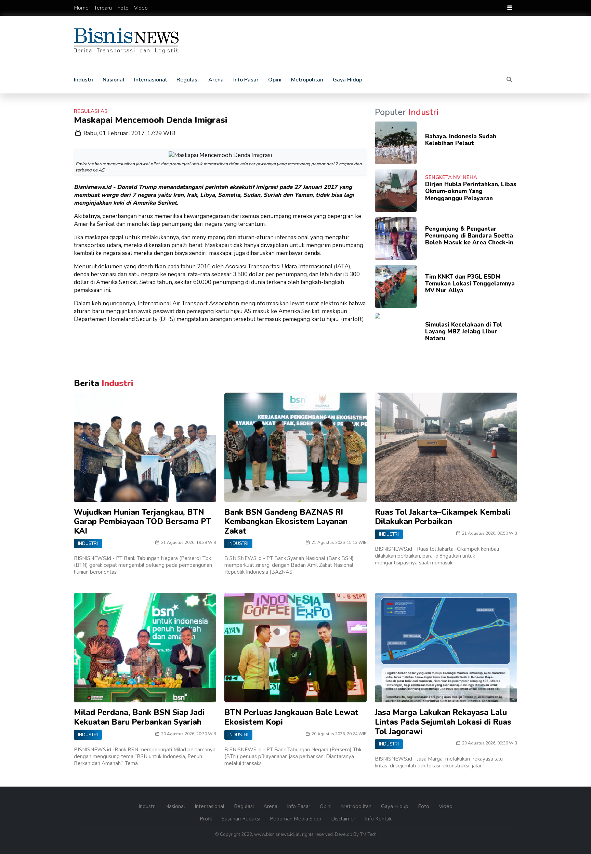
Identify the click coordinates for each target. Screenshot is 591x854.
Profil (206, 818)
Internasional (150, 80)
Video (141, 7)
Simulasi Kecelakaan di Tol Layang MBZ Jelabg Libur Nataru (463, 332)
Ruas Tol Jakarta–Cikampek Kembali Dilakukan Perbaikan (443, 517)
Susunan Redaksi (242, 818)
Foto (123, 7)
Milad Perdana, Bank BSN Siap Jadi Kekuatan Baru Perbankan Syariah (139, 717)
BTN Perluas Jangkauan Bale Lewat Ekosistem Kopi (291, 717)
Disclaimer (344, 818)
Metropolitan (307, 80)
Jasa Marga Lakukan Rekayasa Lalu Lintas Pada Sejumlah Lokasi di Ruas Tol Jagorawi (443, 722)
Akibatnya (87, 216)
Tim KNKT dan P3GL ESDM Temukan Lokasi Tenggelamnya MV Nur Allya (470, 284)
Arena (216, 80)
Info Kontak (378, 818)
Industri (83, 80)
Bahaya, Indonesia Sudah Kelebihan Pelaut (460, 139)
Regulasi (187, 80)
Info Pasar (246, 80)
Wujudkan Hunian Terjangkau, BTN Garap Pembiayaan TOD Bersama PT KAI (142, 521)
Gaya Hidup (347, 80)
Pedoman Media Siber (296, 818)
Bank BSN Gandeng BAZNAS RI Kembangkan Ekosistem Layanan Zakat (285, 521)
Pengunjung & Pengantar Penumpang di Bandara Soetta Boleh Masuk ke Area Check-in (469, 236)
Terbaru (103, 7)
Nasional (113, 80)
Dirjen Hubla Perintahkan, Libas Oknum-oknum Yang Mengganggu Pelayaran (470, 191)
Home (82, 7)
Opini (274, 80)
